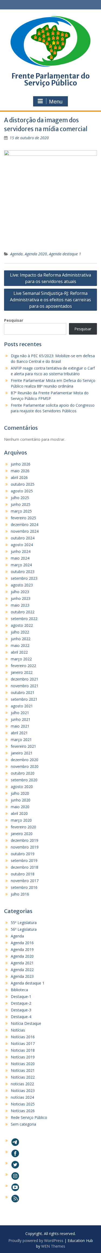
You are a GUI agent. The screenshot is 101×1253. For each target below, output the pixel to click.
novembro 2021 (25, 685)
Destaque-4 (21, 1016)
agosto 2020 (22, 786)
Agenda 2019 (22, 949)
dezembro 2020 (24, 759)
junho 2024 (20, 551)
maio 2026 (20, 470)
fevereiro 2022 (23, 665)
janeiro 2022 (22, 672)
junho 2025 (20, 504)
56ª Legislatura (24, 929)
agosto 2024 (22, 544)
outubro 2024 (22, 537)
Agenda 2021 (22, 962)
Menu (55, 102)
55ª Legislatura (24, 922)
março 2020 (21, 820)
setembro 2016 (24, 887)
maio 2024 (20, 558)
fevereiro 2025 (23, 517)
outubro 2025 (22, 484)
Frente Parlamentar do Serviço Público (51, 79)
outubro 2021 (22, 692)
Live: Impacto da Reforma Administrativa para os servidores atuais (50, 278)
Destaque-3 (21, 1009)
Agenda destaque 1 (65, 253)
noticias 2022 (22, 1083)
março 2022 (21, 658)
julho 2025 (20, 497)
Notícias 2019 (23, 1056)
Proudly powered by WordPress (35, 1240)
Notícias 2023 (23, 1090)
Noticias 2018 (23, 1050)
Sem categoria (23, 1124)
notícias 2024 (22, 1097)
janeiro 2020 (22, 833)
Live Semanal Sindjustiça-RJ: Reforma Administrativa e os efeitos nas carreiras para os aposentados (50, 299)
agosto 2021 (22, 705)
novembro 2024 (25, 531)
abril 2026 (19, 477)
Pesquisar (13, 320)
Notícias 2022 (23, 1077)
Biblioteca (19, 989)
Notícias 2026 (23, 1110)
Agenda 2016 (22, 942)
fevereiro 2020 (23, 826)
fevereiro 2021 (23, 746)
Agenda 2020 (36, 253)
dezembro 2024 (24, 524)
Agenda (16, 253)
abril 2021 (19, 732)
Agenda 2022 (22, 969)
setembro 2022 (24, 618)
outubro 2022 (22, 611)
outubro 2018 (22, 873)
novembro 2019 (25, 847)
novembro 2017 (25, 880)
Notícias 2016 (23, 1036)
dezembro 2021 (24, 679)
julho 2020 (20, 793)
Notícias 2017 (23, 1043)
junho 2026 (20, 464)
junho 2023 (20, 598)
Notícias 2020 (23, 1063)
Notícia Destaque (26, 1023)
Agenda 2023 (22, 976)
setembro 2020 (24, 779)
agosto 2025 (22, 490)
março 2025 (21, 511)
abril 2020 (19, 813)
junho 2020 (20, 800)
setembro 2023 (24, 578)
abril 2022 (19, 652)
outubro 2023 (22, 571)
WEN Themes (53, 1246)
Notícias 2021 (23, 1070)
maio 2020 (20, 806)
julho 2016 (20, 894)
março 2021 (21, 739)
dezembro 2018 (24, 867)
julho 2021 (20, 712)
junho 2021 (20, 719)
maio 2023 (20, 605)
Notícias (18, 1030)
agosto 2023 (22, 585)
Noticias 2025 (23, 1104)
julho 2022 (20, 632)
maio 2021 (20, 726)
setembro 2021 (24, 699)
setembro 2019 (24, 860)
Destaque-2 (21, 1003)
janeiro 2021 (22, 753)
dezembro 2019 (24, 840)
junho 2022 (20, 638)
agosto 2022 (22, 625)
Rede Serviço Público (29, 1117)
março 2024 (21, 564)
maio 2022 (20, 645)
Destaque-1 (21, 996)
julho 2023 (20, 591)
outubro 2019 (22, 853)
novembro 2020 (25, 766)
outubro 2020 (22, 773)
